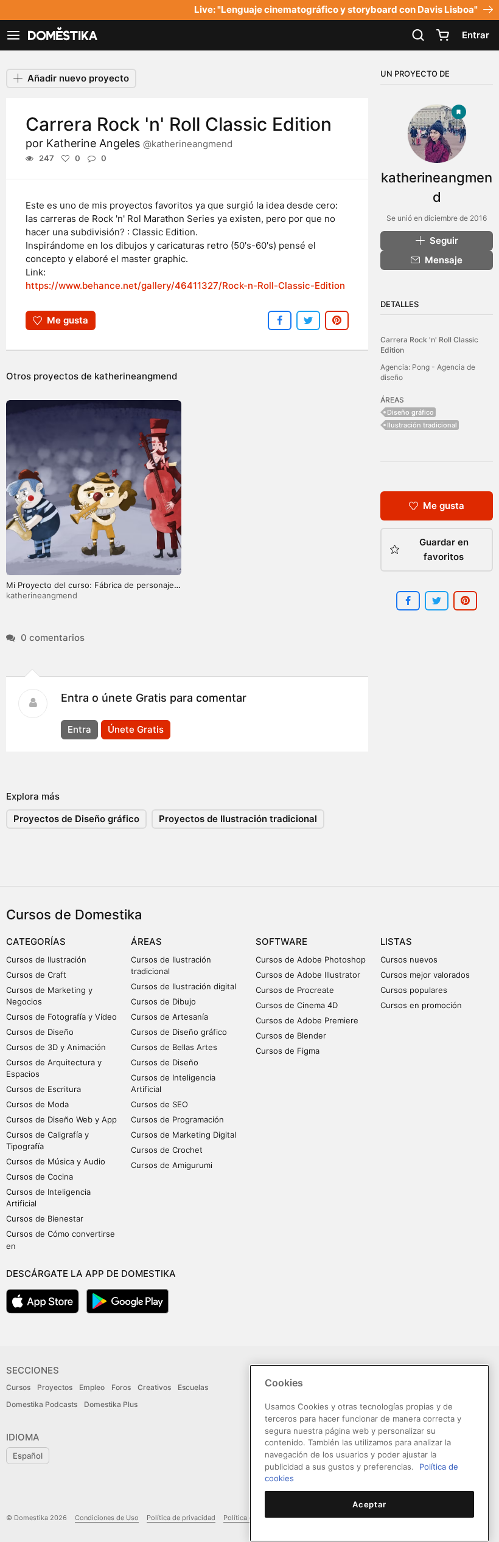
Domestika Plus (111, 1404)
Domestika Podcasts (41, 1404)
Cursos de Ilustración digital (183, 986)
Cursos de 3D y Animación (56, 1047)
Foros (121, 1387)
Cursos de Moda (37, 1104)
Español (28, 1456)
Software (281, 941)
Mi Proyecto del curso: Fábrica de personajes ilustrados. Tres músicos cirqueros (92, 590)
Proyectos (54, 1387)
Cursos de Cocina (39, 1176)
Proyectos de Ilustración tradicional (238, 819)
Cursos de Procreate (295, 990)
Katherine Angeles (139, 143)
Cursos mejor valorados (425, 975)
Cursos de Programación (177, 1119)
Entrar (475, 35)
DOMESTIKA (61, 35)
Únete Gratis (136, 729)
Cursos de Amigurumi (171, 1165)
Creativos (154, 1387)
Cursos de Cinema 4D (297, 1005)
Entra (79, 729)
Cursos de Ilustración (46, 959)
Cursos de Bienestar (44, 1218)
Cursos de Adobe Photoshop (311, 959)
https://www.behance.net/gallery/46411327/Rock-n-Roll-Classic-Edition (185, 285)
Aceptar (369, 1504)
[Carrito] (442, 35)
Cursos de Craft (36, 975)
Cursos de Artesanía (169, 1017)
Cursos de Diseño (40, 1032)
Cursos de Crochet (167, 1150)
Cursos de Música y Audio (55, 1161)
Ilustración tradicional (422, 425)
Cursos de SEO (159, 1104)
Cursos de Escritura (43, 1089)
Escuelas (193, 1387)
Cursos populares (413, 990)
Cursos (18, 1387)
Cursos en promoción (421, 1005)
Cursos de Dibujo (163, 1001)
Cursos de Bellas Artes (174, 1047)
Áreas (146, 941)
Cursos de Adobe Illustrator (308, 975)
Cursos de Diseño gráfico (179, 1032)
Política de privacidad (181, 1517)
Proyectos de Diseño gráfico (76, 819)
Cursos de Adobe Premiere (307, 1020)
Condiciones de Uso (107, 1517)
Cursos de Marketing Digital (183, 1134)
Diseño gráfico (410, 412)
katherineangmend (135, 376)
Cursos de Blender (291, 1035)
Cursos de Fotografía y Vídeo (61, 1017)
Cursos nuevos (409, 959)
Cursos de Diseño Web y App (61, 1119)
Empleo (92, 1387)
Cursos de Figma (287, 1051)
